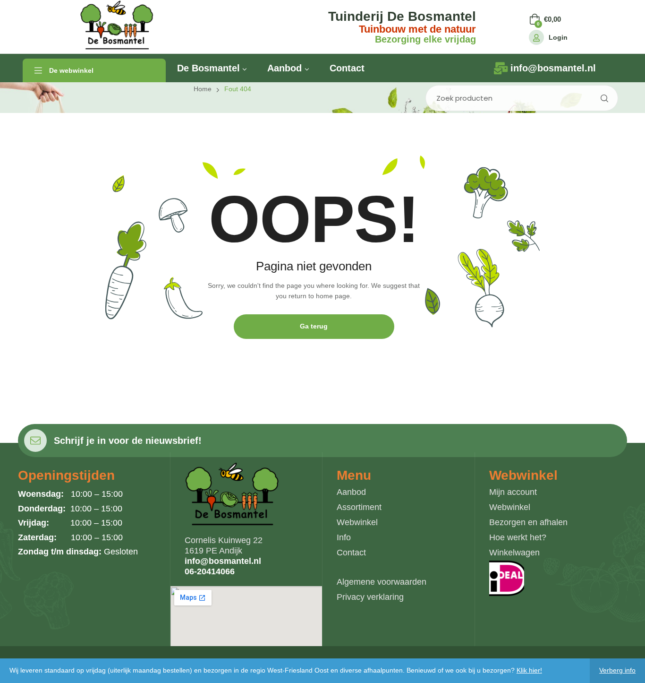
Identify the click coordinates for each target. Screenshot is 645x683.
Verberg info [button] (617, 670)
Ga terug (314, 326)
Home (203, 89)
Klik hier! (529, 670)
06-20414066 (210, 571)
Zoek (604, 98)
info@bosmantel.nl (223, 561)
